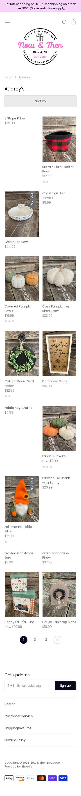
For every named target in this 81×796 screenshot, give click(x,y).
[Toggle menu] (7, 22)
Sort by (40, 101)
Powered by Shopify (18, 766)
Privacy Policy (15, 740)
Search (10, 704)
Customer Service (18, 716)
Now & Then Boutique (45, 763)
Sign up (65, 685)
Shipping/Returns (17, 728)
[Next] (57, 641)
